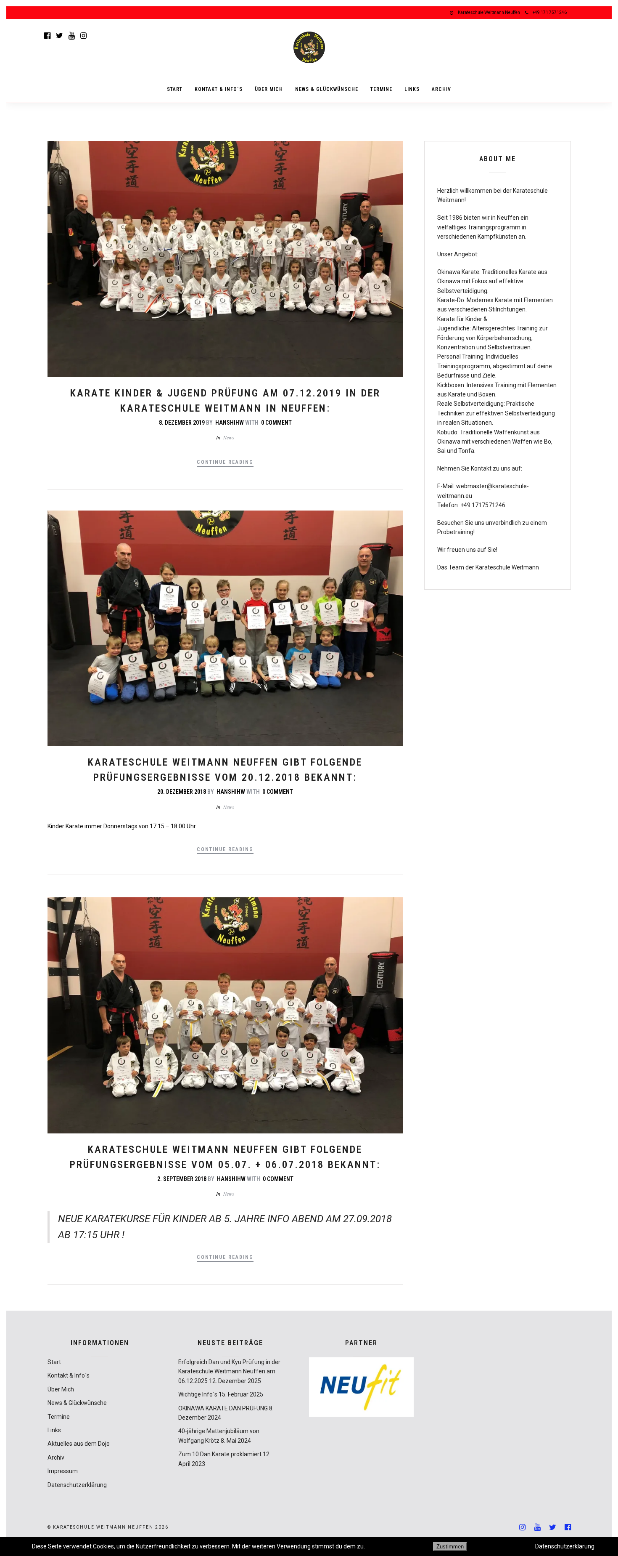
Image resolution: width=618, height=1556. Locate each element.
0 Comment (276, 422)
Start (174, 89)
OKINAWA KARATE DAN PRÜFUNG (223, 1408)
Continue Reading (225, 462)
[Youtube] (72, 36)
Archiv (441, 89)
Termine (381, 89)
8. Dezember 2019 (182, 422)
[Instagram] (83, 36)
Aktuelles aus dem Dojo (79, 1443)
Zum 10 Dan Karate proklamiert (219, 1454)
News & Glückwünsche (326, 89)
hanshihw (229, 422)
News (228, 437)
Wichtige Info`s (197, 1394)
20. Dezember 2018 (181, 791)
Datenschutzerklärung (77, 1485)
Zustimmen (450, 1546)
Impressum (63, 1471)
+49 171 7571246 (550, 12)
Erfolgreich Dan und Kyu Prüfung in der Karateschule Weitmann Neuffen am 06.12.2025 (229, 1371)
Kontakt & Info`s (219, 89)
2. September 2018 (181, 1179)
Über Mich (269, 89)
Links (412, 89)
